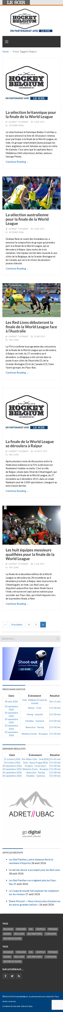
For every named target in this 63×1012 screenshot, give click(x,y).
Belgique (8, 929)
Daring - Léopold (35, 714)
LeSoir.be (49, 996)
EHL (31, 929)
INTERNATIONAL (16, 125)
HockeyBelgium (21, 996)
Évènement (34, 695)
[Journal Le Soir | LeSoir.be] (16, 2)
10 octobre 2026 (12, 762)
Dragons (21, 929)
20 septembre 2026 (12, 766)
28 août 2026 (11, 701)
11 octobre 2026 (12, 759)
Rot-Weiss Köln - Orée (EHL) (35, 759)
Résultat (55, 695)
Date (11, 695)
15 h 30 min (54, 762)
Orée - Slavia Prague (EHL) (35, 762)
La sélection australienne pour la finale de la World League (27, 219)
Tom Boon (50, 934)
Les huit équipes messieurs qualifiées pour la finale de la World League (30, 554)
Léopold (40, 929)
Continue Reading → (17, 161)
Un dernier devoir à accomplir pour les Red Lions (34, 869)
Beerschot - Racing (35, 727)
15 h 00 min (54, 708)
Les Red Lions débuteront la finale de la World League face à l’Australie (31, 326)
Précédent (16, 624)
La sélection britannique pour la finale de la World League (31, 114)
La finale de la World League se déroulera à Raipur (30, 443)
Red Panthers (35, 934)
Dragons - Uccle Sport (35, 766)
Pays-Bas (52, 929)
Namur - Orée (34, 708)
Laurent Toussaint (19, 122)
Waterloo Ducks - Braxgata (35, 733)
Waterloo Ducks (12, 938)
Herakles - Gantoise (34, 721)
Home (5, 51)
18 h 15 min (54, 701)
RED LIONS (14, 340)
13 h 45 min (54, 759)
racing (7, 934)
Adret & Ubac (27, 1006)
